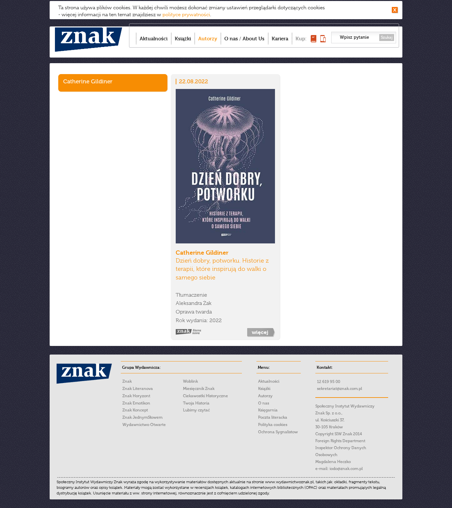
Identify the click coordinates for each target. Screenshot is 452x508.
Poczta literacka (272, 417)
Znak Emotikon (136, 403)
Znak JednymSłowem (142, 417)
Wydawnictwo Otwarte (144, 424)
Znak (127, 381)
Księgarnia (268, 410)
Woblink (190, 381)
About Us (253, 38)
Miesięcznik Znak (198, 388)
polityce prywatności (186, 15)
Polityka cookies (272, 424)
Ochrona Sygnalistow (278, 432)
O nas (231, 38)
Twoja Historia (196, 403)
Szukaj (386, 37)
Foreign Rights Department (340, 441)
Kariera (280, 38)
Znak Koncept (135, 410)
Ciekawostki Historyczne (205, 396)
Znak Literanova (137, 388)
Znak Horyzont (136, 396)
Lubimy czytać (196, 410)
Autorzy (207, 38)
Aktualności (153, 38)
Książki (183, 38)
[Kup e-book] (323, 40)
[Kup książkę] (313, 40)
